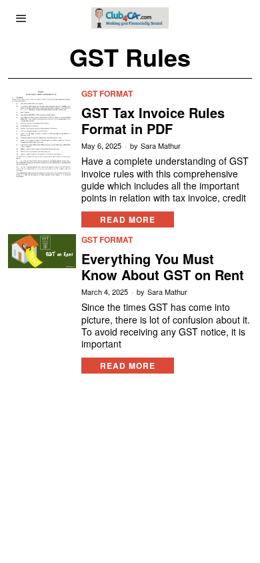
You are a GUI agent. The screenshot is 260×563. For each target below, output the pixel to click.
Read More (127, 219)
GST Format (107, 93)
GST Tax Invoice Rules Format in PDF (153, 121)
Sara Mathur (161, 146)
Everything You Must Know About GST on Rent (162, 267)
